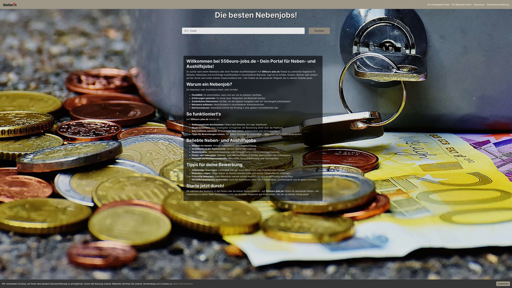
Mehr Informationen (183, 283)
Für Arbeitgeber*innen (438, 4)
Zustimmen (503, 283)
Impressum (479, 4)
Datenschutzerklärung (498, 4)
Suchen (319, 30)
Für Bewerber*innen (461, 4)
